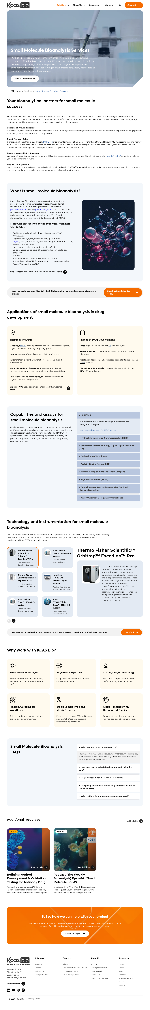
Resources (93, 5)
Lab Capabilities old (99, 968)
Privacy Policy (34, 999)
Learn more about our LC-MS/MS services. (98, 430)
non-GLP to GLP (113, 156)
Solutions (61, 5)
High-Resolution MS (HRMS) (94, 479)
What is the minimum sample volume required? (105, 796)
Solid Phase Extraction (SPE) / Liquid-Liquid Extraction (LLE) (107, 447)
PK (110, 346)
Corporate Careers (70, 971)
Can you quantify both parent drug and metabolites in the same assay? (107, 786)
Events (121, 968)
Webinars (122, 985)
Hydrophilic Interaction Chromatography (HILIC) (104, 438)
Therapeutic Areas (42, 975)
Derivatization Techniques (94, 456)
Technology (39, 971)
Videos (121, 982)
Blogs (121, 964)
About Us (77, 5)
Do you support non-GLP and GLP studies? (102, 778)
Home (18, 91)
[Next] (13, 621)
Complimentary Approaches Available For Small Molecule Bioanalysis (103, 488)
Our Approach (96, 971)
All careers (67, 964)
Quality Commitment (99, 978)
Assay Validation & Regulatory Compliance (102, 498)
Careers (109, 5)
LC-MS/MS (48, 142)
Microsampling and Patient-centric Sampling (103, 472)
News (121, 971)
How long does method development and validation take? (105, 768)
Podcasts (122, 975)
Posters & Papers (126, 978)
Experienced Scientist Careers (75, 968)
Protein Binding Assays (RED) (95, 464)
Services (28, 91)
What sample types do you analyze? (99, 747)
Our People (95, 975)
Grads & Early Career (71, 975)
